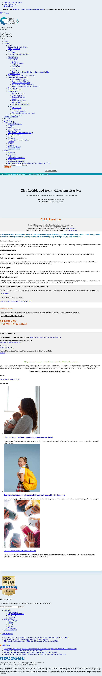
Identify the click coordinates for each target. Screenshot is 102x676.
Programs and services (16, 614)
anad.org (2, 353)
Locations (11, 617)
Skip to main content (11, 4)
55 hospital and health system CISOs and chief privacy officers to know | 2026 (31, 641)
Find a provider (13, 612)
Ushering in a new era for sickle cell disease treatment (23, 650)
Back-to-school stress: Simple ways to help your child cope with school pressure (34, 495)
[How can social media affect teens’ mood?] (22, 547)
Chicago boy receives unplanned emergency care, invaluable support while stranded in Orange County (40, 649)
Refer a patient (13, 615)
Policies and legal (10, 630)
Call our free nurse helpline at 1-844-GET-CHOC (15, 301)
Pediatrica (6, 645)
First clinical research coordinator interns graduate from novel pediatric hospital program (35, 654)
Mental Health (39, 9)
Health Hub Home (19, 9)
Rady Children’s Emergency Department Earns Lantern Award (26, 639)
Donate (10, 623)
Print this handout (51, 170)
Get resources (4, 294)
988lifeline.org (72, 230)
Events (10, 626)
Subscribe (7, 167)
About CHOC (12, 621)
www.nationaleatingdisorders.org (10, 342)
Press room (12, 628)
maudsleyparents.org (6, 347)
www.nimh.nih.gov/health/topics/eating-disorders (45, 337)
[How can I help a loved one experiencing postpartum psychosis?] (22, 433)
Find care (7, 610)
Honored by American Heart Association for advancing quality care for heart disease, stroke (36, 637)
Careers (11, 624)
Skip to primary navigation (13, 2)
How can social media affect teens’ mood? (20, 551)
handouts (29, 9)
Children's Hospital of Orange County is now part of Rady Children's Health (24, 174)
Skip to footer (8, 6)
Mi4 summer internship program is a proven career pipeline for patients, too (30, 652)
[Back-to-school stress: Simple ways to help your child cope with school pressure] (22, 491)
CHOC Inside (7, 634)
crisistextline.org (70, 228)
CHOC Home (4, 13)
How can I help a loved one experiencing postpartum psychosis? (28, 437)
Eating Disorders (5, 379)
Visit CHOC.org (9, 619)
